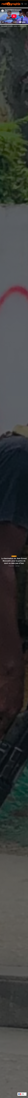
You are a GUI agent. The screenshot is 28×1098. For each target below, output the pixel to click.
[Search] (22, 4)
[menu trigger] (25, 4)
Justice (14, 556)
